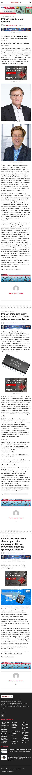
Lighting (14, 733)
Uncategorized (25, 740)
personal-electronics (14, 737)
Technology (25, 735)
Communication (5, 733)
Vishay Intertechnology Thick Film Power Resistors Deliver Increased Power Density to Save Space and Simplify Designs (19, 757)
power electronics (16, 269)
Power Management (15, 740)
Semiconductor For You (11, 25)
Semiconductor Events (26, 725)
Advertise (8, 768)
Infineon (6, 494)
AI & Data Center (5, 725)
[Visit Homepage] (16, 2)
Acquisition (7, 269)
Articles (3, 727)
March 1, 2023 (22, 322)
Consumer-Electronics (4, 735)
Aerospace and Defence (5, 723)
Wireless (24, 742)
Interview (14, 727)
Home (2, 16)
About (2, 768)
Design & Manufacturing (4, 739)
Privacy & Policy (16, 768)
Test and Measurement (25, 738)
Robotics (24, 722)
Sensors (24, 730)
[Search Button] (30, 2)
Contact (23, 768)
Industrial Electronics (14, 725)
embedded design (9, 656)
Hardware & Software (4, 742)
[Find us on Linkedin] (2, 715)
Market (13, 735)
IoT (12, 729)
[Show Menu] (2, 2)
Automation (4, 729)
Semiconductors (23, 494)
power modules (13, 494)
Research (14, 743)
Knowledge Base (16, 731)
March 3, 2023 (22, 25)
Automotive (4, 731)
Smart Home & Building (25, 733)
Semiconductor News (9, 16)
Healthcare (14, 722)
